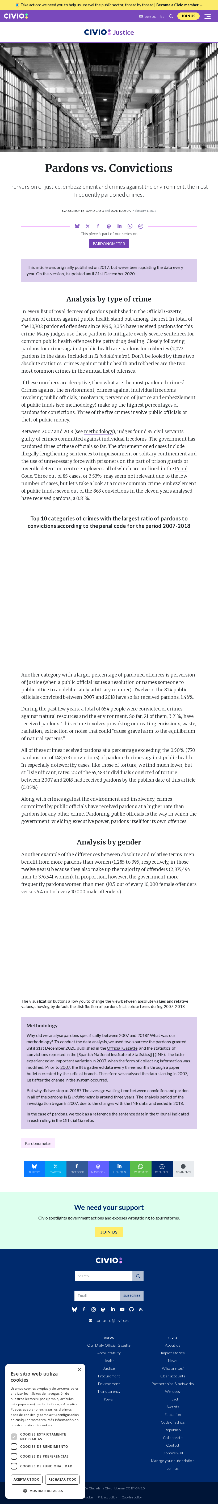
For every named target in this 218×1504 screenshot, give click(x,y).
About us (172, 1345)
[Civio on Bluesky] (74, 1309)
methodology (80, 405)
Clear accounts (173, 1376)
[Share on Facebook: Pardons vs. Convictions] (98, 226)
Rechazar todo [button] (62, 1479)
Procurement (109, 1376)
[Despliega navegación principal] (208, 16)
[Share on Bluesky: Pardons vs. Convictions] (77, 226)
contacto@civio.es (111, 1320)
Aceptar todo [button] (27, 1479)
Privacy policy (107, 1497)
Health (109, 1360)
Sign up (150, 16)
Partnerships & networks (173, 1383)
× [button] (79, 1370)
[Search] (138, 1276)
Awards (172, 1406)
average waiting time (109, 1090)
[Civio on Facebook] (84, 1309)
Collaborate (173, 1437)
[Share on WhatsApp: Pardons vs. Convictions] (119, 226)
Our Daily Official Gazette (109, 1345)
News (172, 1360)
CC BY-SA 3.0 (135, 1488)
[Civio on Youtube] (122, 1309)
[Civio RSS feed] (141, 1309)
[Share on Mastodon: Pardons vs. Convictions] (109, 226)
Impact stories (173, 1353)
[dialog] (45, 1431)
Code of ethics (173, 1422)
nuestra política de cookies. (32, 1425)
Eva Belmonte (73, 210)
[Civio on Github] (131, 1309)
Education (173, 1414)
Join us (188, 16)
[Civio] (16, 16)
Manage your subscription (173, 1460)
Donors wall (172, 1453)
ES (162, 16)
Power (109, 1399)
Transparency (108, 1391)
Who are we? (172, 1368)
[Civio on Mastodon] (103, 1309)
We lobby (173, 1391)
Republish (173, 1430)
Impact (173, 1399)
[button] (45, 1490)
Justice (109, 1368)
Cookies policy (132, 1497)
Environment (109, 1383)
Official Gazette (122, 1047)
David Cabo (95, 210)
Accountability (109, 1353)
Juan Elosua (121, 210)
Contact (173, 1445)
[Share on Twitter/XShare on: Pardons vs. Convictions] (88, 226)
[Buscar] (171, 16)
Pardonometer (109, 243)
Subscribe (131, 1296)
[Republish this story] (141, 226)
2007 (65, 1067)
